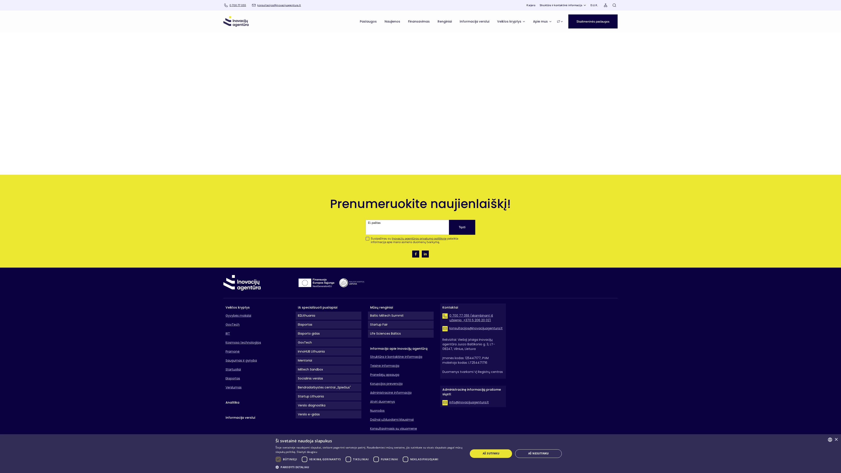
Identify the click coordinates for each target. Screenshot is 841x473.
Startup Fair (379, 324)
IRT (228, 333)
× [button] (836, 439)
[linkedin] (425, 254)
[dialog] (420, 453)
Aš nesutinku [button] (538, 453)
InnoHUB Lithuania (311, 351)
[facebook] (415, 254)
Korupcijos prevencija (386, 383)
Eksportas (233, 378)
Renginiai (445, 21)
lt (558, 21)
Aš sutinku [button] (491, 453)
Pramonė (233, 351)
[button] (593, 21)
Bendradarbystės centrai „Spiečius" (324, 387)
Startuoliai (233, 369)
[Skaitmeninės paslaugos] (593, 17)
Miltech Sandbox (310, 369)
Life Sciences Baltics (385, 333)
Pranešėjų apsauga (384, 374)
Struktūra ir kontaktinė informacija (561, 5)
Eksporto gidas (309, 333)
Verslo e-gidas (309, 414)
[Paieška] (614, 5)
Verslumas (234, 387)
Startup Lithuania (311, 396)
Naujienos (392, 21)
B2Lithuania (306, 315)
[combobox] (830, 440)
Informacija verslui (474, 21)
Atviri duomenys (382, 401)
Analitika (232, 402)
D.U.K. (594, 5)
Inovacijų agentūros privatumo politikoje (419, 238)
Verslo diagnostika (311, 405)
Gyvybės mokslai (238, 315)
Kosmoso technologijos (243, 342)
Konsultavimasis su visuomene (393, 428)
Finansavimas (419, 21)
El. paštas (374, 223)
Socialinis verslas (310, 378)
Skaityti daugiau (307, 452)
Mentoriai (305, 360)
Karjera (531, 5)
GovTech (233, 324)
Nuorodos (377, 410)
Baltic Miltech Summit (387, 315)
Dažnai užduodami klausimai (392, 419)
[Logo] (236, 21)
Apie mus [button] (540, 21)
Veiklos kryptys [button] (509, 21)
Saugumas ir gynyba (241, 360)
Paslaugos (368, 21)
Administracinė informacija (391, 392)
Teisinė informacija (384, 366)
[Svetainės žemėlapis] (605, 5)
